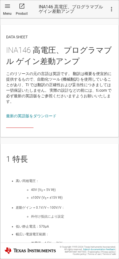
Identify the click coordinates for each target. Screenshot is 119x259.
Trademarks (94, 252)
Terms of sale (109, 254)
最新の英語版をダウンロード (31, 116)
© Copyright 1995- (72, 247)
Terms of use (94, 254)
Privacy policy (108, 252)
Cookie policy (79, 254)
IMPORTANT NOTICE (75, 252)
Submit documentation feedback (99, 249)
